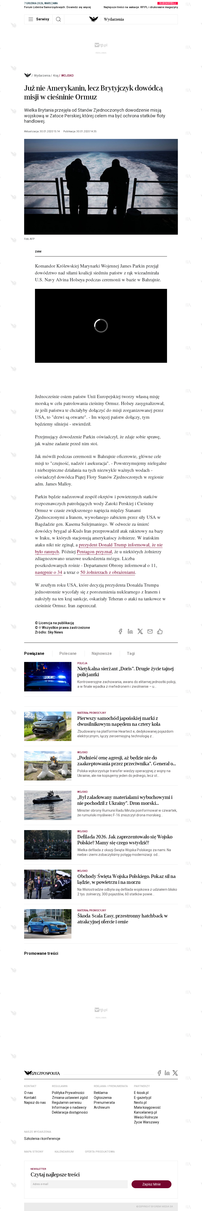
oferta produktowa (100, 1151)
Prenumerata (104, 1102)
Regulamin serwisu (67, 1102)
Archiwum (102, 1107)
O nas (28, 1093)
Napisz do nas (35, 1102)
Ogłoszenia (103, 1098)
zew (38, 251)
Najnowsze (102, 653)
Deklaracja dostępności (70, 1112)
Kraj (55, 75)
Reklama (101, 1093)
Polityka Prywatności (68, 1093)
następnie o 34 (48, 572)
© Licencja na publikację (54, 623)
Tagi (131, 653)
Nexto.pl (140, 1102)
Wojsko (67, 75)
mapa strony (33, 1151)
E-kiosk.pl (141, 1093)
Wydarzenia (114, 19)
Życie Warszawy (146, 1122)
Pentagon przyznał (94, 551)
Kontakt (30, 1098)
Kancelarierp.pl (145, 1112)
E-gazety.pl (142, 1098)
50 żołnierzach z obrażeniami (107, 572)
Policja (82, 663)
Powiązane (34, 653)
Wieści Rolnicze (146, 1117)
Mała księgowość (147, 1107)
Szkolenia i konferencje (42, 1139)
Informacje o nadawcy (69, 1107)
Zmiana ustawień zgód (70, 1098)
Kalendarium (64, 1151)
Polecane (68, 653)
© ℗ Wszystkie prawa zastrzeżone (62, 628)
